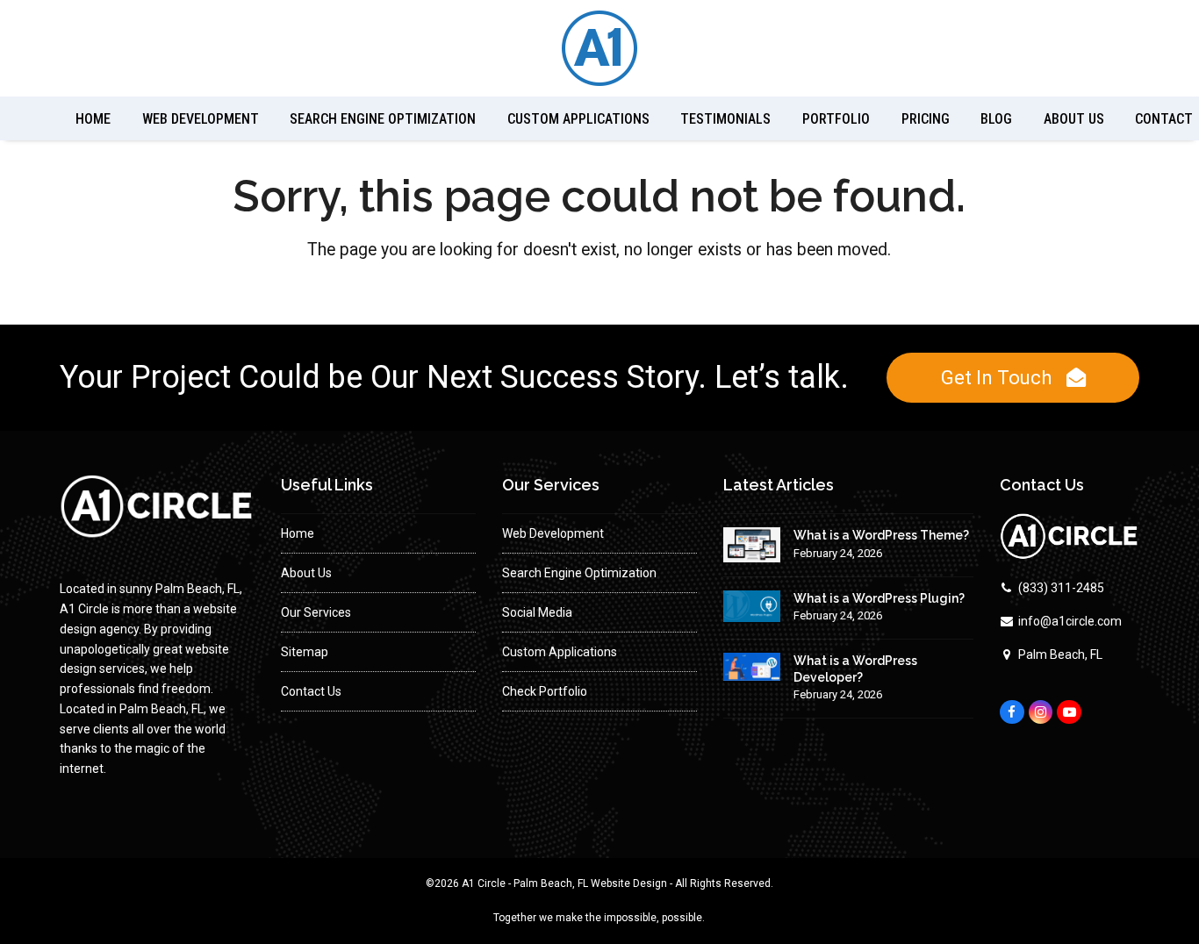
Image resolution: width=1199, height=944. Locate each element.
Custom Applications (559, 652)
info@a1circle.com (1070, 621)
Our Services (316, 612)
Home (297, 533)
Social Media (537, 612)
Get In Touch (996, 377)
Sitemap (304, 652)
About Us (306, 573)
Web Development (553, 533)
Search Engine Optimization (579, 573)
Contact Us (311, 691)
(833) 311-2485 (1061, 588)
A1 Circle (484, 883)
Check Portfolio (544, 691)
